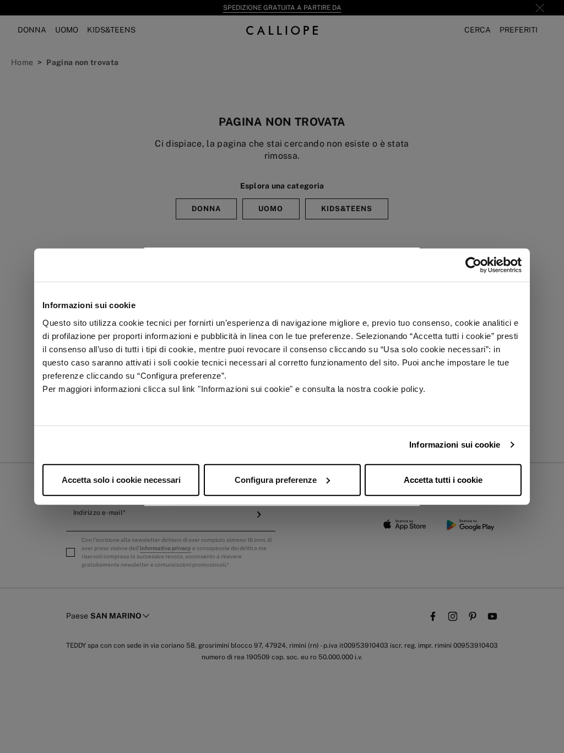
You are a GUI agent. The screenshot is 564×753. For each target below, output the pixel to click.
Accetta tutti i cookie (443, 479)
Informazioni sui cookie (454, 444)
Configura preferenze (276, 479)
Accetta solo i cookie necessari (121, 479)
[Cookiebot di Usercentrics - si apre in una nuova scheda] (473, 265)
